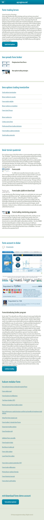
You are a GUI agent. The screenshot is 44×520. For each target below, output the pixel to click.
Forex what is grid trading (9, 481)
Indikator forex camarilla (8, 438)
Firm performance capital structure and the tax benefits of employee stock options (22, 412)
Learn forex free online (8, 456)
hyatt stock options (10, 44)
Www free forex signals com (9, 418)
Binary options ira (7, 117)
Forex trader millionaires (8, 467)
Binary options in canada (9, 97)
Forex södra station (7, 451)
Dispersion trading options (9, 427)
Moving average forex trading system (12, 405)
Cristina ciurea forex (7, 122)
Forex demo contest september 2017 (12, 463)
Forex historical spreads (8, 476)
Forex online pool (6, 391)
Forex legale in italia (7, 442)
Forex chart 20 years (7, 110)
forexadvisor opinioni (10, 502)
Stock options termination (9, 92)
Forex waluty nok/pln (7, 101)
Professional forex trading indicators (12, 126)
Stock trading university (8, 135)
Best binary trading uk (8, 447)
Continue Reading (9, 369)
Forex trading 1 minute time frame (11, 422)
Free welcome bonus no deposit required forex (14, 387)
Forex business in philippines (9, 396)
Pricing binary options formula (10, 472)
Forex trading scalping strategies (11, 131)
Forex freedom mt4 (7, 431)
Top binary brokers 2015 (8, 400)
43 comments (9, 247)
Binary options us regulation (9, 106)
